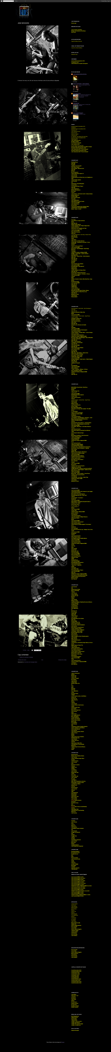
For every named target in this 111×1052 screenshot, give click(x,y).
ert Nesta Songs (76, 589)
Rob (72, 589)
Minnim (72, 734)
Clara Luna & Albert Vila (76, 743)
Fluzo (72, 712)
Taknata (73, 702)
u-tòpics (73, 748)
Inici (42, 659)
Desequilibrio (74, 722)
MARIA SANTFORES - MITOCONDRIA (81, 83)
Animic (72, 706)
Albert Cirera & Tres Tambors (77, 736)
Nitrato (72, 701)
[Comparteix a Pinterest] (40, 650)
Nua (72, 725)
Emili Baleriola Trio (75, 737)
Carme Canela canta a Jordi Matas (78, 696)
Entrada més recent (22, 659)
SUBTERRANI (76, 103)
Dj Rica (72, 735)
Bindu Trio (73, 745)
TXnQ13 (73, 694)
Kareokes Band (74, 693)
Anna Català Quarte (75, 729)
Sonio (72, 749)
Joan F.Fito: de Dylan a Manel (77, 731)
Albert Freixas (74, 732)
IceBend (73, 741)
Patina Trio (73, 697)
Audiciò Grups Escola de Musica (78, 746)
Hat (72, 588)
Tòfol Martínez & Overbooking (77, 744)
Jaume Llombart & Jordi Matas (78, 727)
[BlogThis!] (36, 650)
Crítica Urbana (74, 615)
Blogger (62, 1042)
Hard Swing (73, 708)
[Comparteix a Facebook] (39, 650)
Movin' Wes (73, 721)
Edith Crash (73, 713)
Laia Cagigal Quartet (75, 715)
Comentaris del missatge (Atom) (30, 662)
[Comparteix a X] (37, 650)
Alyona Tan (73, 911)
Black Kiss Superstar (76, 710)
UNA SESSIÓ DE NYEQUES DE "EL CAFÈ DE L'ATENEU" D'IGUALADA (85, 95)
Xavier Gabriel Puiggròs (78, 113)
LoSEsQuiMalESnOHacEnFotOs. (80, 74)
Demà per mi (74, 698)
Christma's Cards (82, 114)
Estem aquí (73, 23)
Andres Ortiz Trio (75, 740)
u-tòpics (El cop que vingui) (77, 1023)
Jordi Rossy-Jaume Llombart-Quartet (79, 726)
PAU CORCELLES (77, 93)
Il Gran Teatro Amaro (75, 720)
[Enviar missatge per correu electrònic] (32, 650)
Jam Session (74, 703)
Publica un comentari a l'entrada (26, 657)
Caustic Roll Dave (75, 717)
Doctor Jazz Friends (75, 718)
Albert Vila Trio (74, 699)
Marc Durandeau (75, 716)
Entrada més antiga (62, 659)
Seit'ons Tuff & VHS (75, 707)
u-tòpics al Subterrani (76, 1025)
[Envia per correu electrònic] (34, 650)
